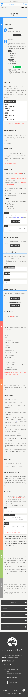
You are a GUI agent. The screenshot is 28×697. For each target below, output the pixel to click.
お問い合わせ (14, 245)
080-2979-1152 (10, 115)
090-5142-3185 (13, 57)
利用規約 (5, 690)
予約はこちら (17, 35)
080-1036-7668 (13, 63)
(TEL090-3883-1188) (17, 217)
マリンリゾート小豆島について (10, 602)
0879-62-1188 (12, 55)
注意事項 (12, 316)
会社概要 (5, 608)
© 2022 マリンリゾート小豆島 (14, 693)
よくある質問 (14, 298)
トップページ (5, 7)
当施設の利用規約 (7, 627)
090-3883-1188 (13, 53)
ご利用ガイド (6, 614)
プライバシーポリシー (13, 690)
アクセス (5, 620)
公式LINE (18, 67)
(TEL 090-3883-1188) (11, 421)
